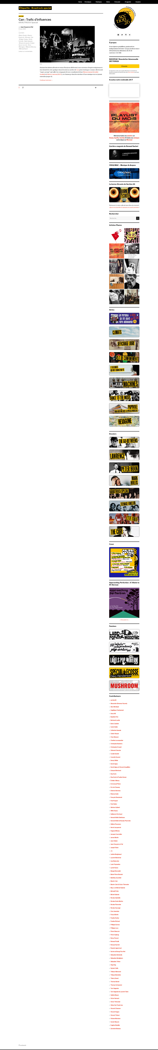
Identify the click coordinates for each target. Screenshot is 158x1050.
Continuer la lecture (46, 80)
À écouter (117, 2)
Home (80, 2)
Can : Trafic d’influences (35, 19)
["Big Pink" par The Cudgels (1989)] (131, 250)
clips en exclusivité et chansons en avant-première (124, 207)
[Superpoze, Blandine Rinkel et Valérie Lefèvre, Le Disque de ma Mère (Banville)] (116, 281)
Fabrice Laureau (52, 74)
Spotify (116, 138)
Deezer (111, 138)
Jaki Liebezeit (28, 41)
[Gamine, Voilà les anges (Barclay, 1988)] (116, 266)
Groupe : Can (29, 37)
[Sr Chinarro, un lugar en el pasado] (131, 281)
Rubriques (99, 2)
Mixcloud (129, 140)
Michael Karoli (24, 49)
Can (77, 70)
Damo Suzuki (23, 35)
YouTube (122, 138)
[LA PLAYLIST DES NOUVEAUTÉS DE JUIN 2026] (116, 250)
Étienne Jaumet (88, 72)
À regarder (128, 2)
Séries (108, 2)
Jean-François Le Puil (27, 27)
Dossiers (138, 2)
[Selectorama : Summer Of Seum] (131, 235)
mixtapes (136, 138)
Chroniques (87, 2)
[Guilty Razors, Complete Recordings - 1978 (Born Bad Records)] (116, 296)
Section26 (23, 1045)
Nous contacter (131, 72)
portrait (21, 16)
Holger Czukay (24, 39)
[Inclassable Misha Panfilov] (131, 266)
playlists (129, 135)
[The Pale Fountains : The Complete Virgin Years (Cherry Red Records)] (131, 296)
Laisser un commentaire (25, 51)
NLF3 (59, 74)
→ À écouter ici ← (124, 620)
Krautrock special (24, 43)
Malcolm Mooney (31, 47)
